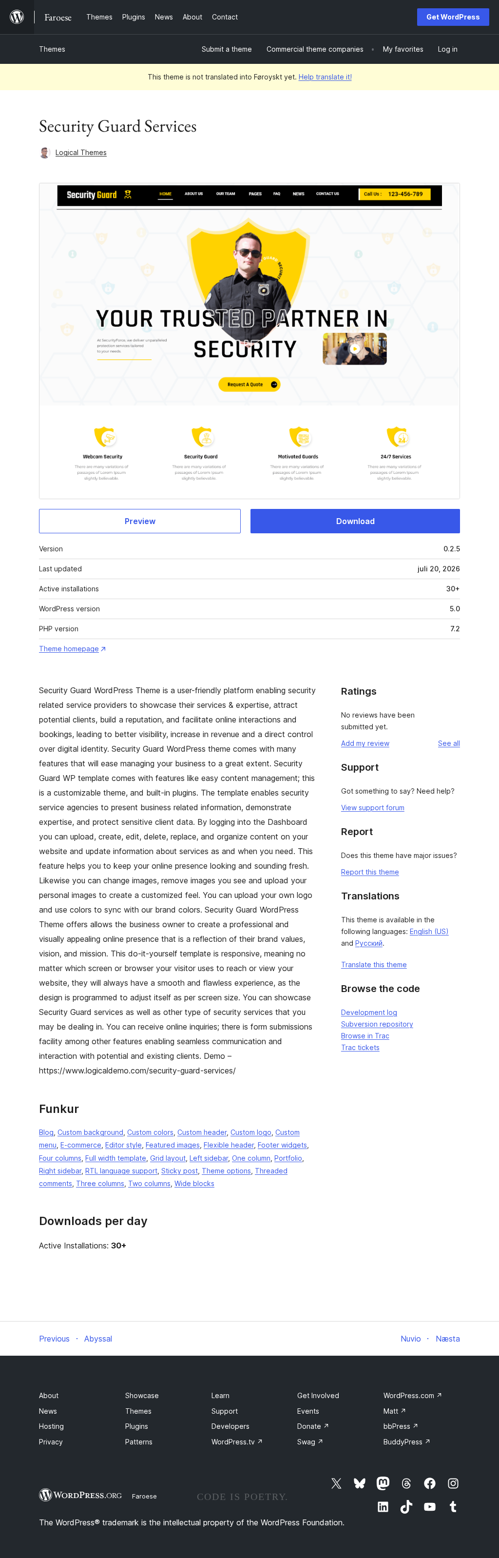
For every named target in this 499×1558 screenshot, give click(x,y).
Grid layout (168, 1158)
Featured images (173, 1145)
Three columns (100, 1183)
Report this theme (370, 872)
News (48, 1411)
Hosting (51, 1426)
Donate (313, 1426)
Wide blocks (194, 1183)
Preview (140, 521)
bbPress (401, 1426)
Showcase (142, 1395)
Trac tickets (360, 1047)
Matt (395, 1411)
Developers (230, 1426)
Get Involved (318, 1395)
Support (224, 1411)
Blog (46, 1132)
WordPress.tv (237, 1442)
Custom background (90, 1132)
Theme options (226, 1171)
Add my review (365, 743)
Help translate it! (325, 77)
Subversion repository (377, 1024)
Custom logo (250, 1132)
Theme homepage (69, 648)
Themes (52, 49)
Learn (220, 1395)
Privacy (51, 1442)
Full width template (115, 1158)
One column (251, 1158)
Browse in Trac (365, 1036)
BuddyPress (407, 1442)
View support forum (372, 807)
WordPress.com (413, 1395)
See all (449, 743)
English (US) (429, 931)
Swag (310, 1442)
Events (308, 1411)
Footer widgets (282, 1145)
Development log (369, 1012)
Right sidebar (60, 1171)
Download (355, 521)
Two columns (149, 1183)
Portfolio (288, 1158)
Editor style (123, 1145)
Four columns (60, 1158)
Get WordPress (453, 17)
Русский (369, 943)
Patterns (139, 1442)
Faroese (144, 1496)
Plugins (136, 1426)
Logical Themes (81, 152)
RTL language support (121, 1171)
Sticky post (179, 1171)
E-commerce (80, 1145)
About (48, 1395)
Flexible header (229, 1145)
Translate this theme (374, 964)
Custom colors (150, 1132)
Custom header (202, 1132)
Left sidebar (209, 1158)
